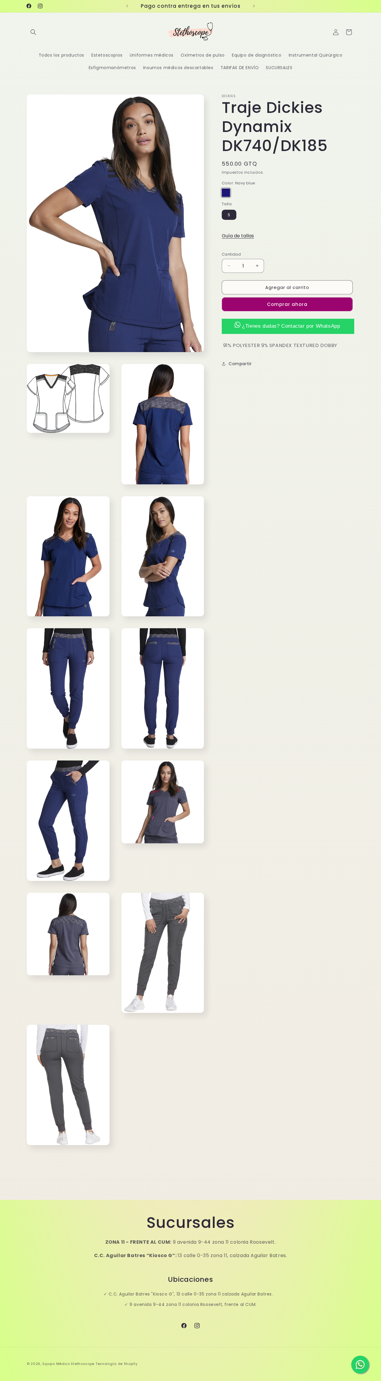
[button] (33, 32)
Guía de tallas (238, 235)
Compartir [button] (240, 363)
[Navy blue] (226, 193)
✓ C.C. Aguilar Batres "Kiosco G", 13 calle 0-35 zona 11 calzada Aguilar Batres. (188, 1294)
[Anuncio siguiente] (253, 6)
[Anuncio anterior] (127, 6)
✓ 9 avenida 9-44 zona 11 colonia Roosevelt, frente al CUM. (190, 1304)
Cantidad (231, 254)
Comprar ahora (287, 304)
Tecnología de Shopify (117, 1363)
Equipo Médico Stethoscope (69, 1363)
